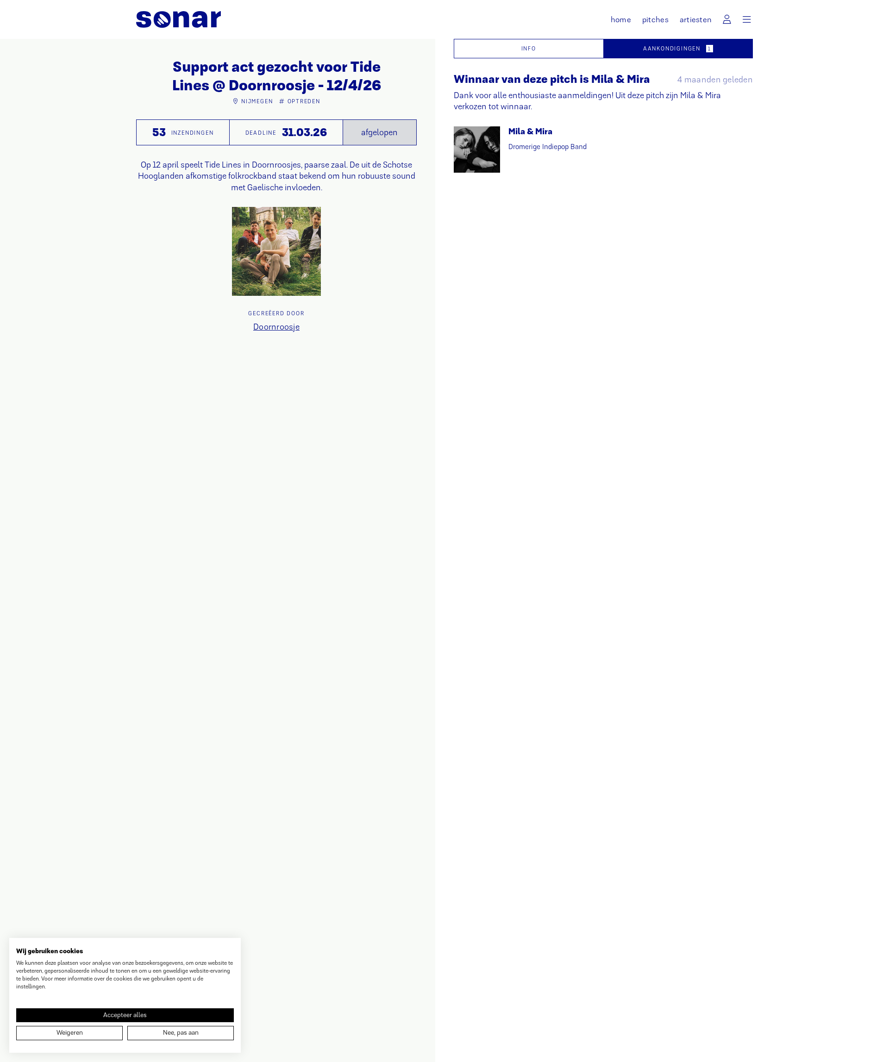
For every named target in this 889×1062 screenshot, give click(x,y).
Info (528, 48)
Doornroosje (276, 327)
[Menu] (747, 19)
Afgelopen (379, 132)
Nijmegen (257, 101)
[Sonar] (178, 19)
